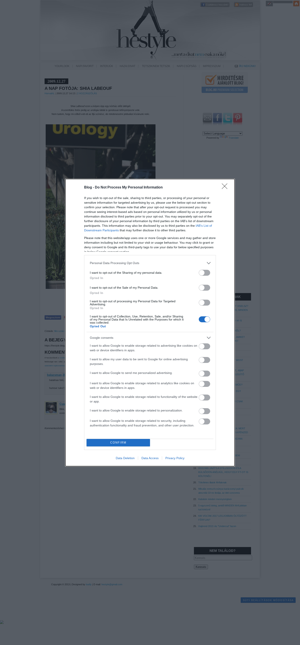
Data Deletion (125, 458)
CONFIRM (118, 442)
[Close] (226, 187)
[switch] (204, 273)
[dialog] (150, 322)
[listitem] (150, 263)
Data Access (150, 458)
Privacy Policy (174, 458)
